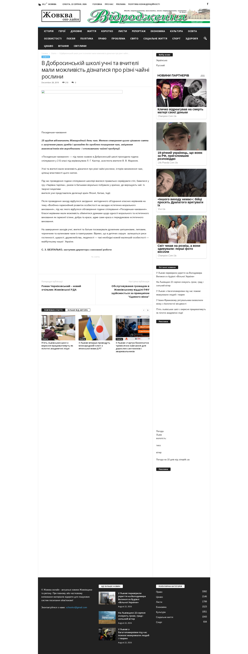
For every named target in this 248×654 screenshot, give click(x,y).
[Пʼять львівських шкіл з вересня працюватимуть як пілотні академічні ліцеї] (58, 327)
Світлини (80, 45)
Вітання (63, 45)
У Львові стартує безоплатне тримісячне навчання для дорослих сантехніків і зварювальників (132, 347)
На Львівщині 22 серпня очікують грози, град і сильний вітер (179, 284)
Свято (134, 38)
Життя (91, 31)
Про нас (109, 4)
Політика (86, 38)
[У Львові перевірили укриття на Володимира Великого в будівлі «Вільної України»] (107, 598)
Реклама (121, 4)
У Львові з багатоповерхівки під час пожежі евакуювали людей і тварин (178, 293)
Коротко (107, 31)
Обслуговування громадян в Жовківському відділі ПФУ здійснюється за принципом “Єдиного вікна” (130, 291)
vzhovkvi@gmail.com (76, 607)
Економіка (158, 31)
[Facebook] (208, 4)
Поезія (71, 38)
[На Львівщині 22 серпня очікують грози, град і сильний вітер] (107, 617)
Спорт (176, 38)
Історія (48, 31)
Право (102, 38)
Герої (62, 31)
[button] (205, 38)
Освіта (192, 31)
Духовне (76, 31)
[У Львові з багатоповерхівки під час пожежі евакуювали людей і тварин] (107, 634)
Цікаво (48, 45)
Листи (122, 31)
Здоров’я (192, 38)
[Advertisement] (95, 265)
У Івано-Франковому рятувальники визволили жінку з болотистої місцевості (179, 302)
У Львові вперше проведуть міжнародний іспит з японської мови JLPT (94, 345)
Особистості (53, 38)
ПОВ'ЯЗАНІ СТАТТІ (53, 310)
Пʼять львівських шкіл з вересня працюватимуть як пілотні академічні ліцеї (57, 345)
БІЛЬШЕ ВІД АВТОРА (78, 310)
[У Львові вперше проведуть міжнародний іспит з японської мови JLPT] (95, 327)
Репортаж (139, 31)
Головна (97, 4)
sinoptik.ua (184, 459)
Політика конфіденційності (144, 4)
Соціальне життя (155, 38)
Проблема (118, 38)
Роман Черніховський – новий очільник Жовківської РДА (61, 287)
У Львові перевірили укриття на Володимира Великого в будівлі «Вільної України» (179, 275)
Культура (176, 31)
